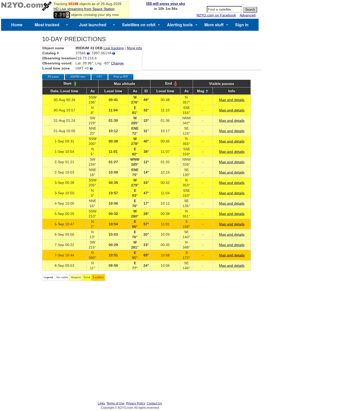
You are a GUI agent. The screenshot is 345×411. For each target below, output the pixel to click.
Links (101, 403)
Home (16, 25)
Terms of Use (116, 403)
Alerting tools (180, 25)
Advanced (248, 15)
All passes (53, 76)
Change (117, 63)
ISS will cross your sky (165, 4)
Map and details (231, 100)
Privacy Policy (135, 403)
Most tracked (47, 25)
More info (134, 48)
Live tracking (114, 48)
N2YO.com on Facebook (216, 15)
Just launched (92, 25)
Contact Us (154, 403)
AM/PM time (77, 76)
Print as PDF (121, 76)
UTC (99, 76)
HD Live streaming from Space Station (84, 9)
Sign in (242, 25)
